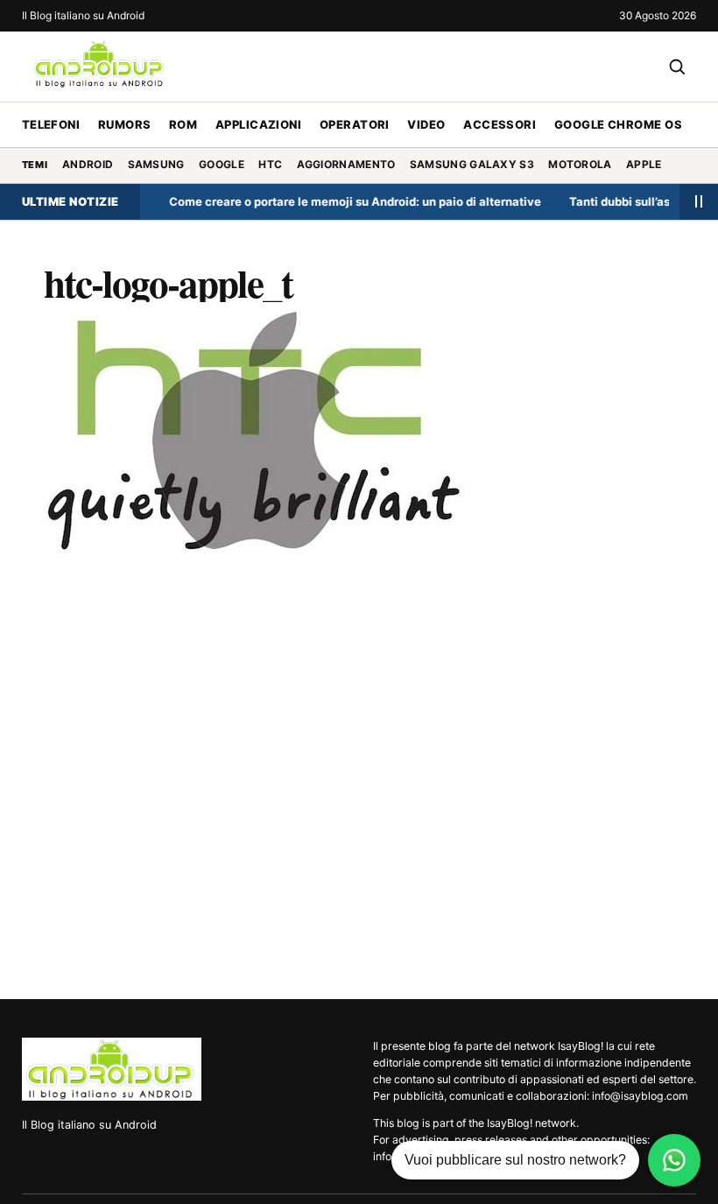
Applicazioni (258, 124)
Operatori (355, 124)
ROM (183, 124)
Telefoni (51, 124)
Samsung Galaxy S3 (472, 164)
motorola (579, 164)
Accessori (499, 124)
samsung (156, 164)
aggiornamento (346, 164)
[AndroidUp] (111, 1069)
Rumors (124, 124)
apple (644, 164)
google (221, 164)
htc (270, 164)
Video (426, 124)
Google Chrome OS (618, 124)
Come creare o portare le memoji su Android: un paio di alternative (344, 201)
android (87, 164)
